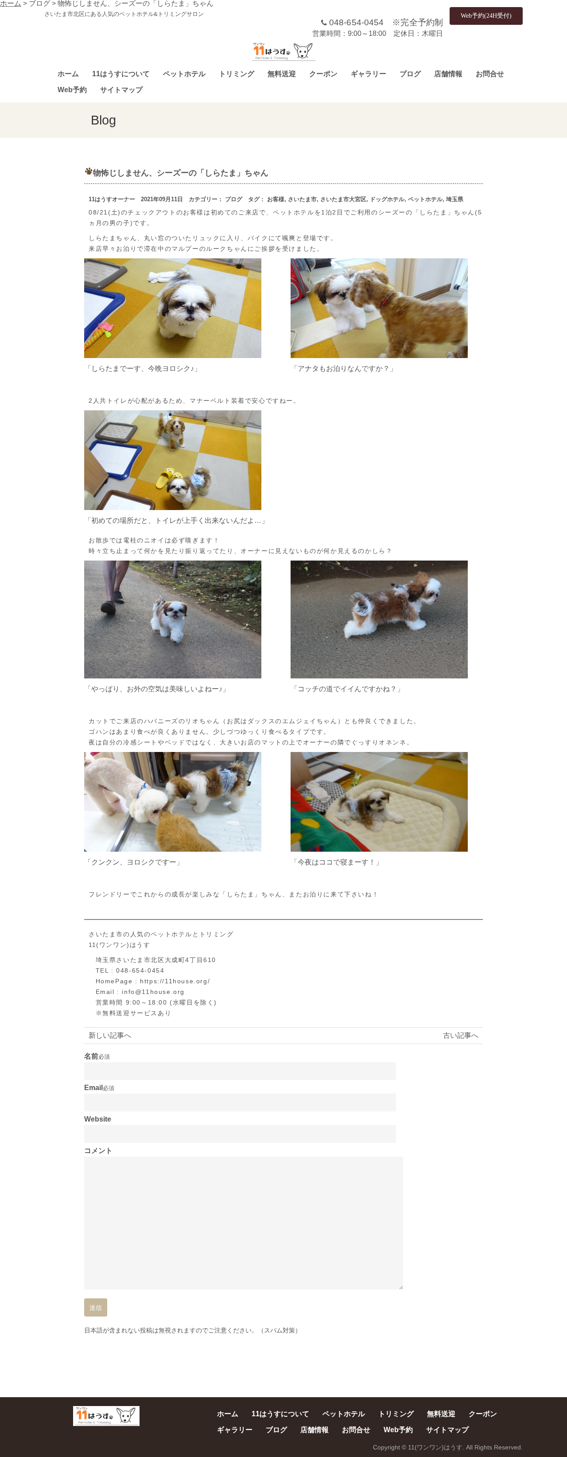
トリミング (236, 74)
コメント (98, 1150)
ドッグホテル (387, 199)
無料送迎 (282, 74)
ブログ (410, 74)
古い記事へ (460, 1035)
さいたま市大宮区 (343, 199)
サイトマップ (121, 89)
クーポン (323, 74)
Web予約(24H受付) (486, 15)
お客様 (275, 199)
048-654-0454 (356, 22)
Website (97, 1119)
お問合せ (490, 74)
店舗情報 (448, 74)
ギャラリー (368, 74)
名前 (91, 1056)
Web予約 (72, 89)
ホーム (68, 74)
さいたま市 (302, 199)
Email (93, 1087)
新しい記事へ (110, 1035)
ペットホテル (184, 74)
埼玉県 (454, 199)
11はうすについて (121, 74)
